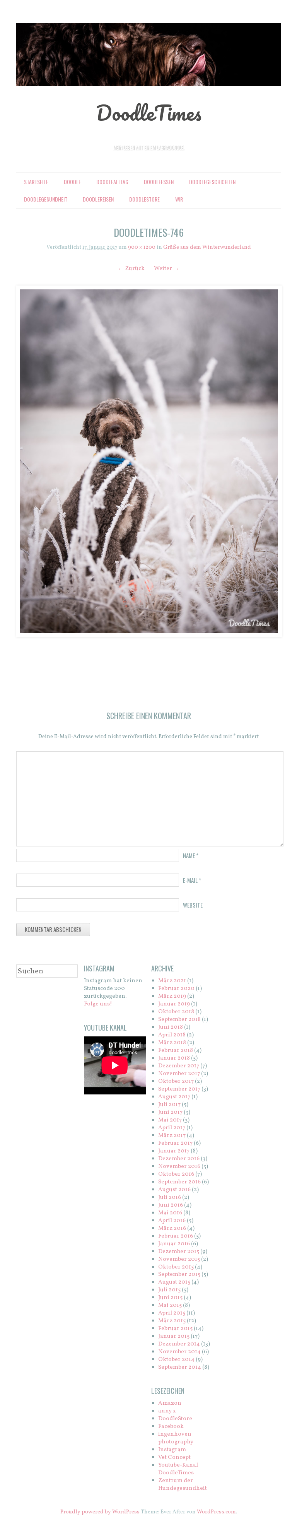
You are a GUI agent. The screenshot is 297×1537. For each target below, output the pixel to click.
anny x (167, 1411)
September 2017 (179, 1089)
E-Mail (192, 880)
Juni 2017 (170, 1112)
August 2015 (174, 1282)
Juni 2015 (170, 1298)
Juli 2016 (169, 1197)
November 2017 (179, 1074)
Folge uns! (98, 1004)
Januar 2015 (173, 1336)
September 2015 (179, 1274)
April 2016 (172, 1221)
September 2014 (179, 1367)
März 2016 (172, 1228)
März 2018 (172, 1043)
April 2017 (171, 1128)
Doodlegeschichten (212, 182)
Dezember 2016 (179, 1159)
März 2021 (172, 981)
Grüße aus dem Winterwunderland (207, 247)
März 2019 (172, 996)
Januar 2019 (174, 1004)
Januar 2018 (174, 1058)
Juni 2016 (170, 1205)
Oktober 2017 (176, 1081)
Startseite (36, 182)
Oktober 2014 (176, 1360)
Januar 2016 (174, 1244)
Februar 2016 (175, 1236)
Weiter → (166, 269)
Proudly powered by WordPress (100, 1512)
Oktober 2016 (176, 1174)
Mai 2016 (170, 1213)
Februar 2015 (175, 1329)
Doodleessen (159, 182)
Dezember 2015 (178, 1252)
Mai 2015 (170, 1305)
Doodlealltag (112, 182)
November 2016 (179, 1167)
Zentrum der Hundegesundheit (182, 1485)
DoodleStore (144, 199)
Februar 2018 (175, 1050)
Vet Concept (174, 1457)
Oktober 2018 (176, 1012)
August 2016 (174, 1190)
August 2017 (174, 1097)
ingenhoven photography (175, 1438)
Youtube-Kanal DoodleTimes (178, 1469)
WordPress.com (216, 1512)
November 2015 (179, 1259)
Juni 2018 (170, 1027)
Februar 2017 (175, 1143)
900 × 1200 (141, 247)
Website (193, 905)
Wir (179, 199)
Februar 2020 (176, 989)
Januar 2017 (173, 1151)
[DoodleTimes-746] (148, 461)
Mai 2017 (170, 1120)
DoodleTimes (148, 113)
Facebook (171, 1426)
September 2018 (179, 1020)
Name (190, 855)
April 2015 (171, 1313)
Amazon (169, 1403)
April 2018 (172, 1035)
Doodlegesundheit (45, 199)
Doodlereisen (98, 199)
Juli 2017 (169, 1105)
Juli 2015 (169, 1290)
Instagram (172, 1450)
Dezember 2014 (179, 1344)
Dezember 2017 (178, 1066)
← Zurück (131, 269)
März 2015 (172, 1321)
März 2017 (172, 1136)
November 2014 (179, 1352)
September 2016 (179, 1182)
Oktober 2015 (176, 1267)
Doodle (72, 182)
